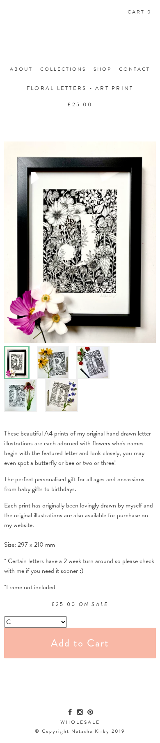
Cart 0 (140, 12)
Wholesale (80, 722)
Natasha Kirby (80, 44)
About (21, 69)
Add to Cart (80, 643)
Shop (103, 69)
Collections (63, 69)
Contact (134, 69)
